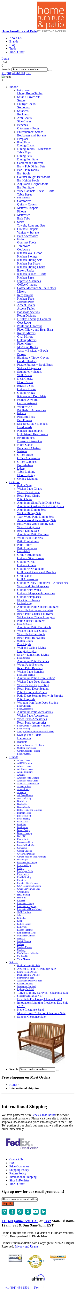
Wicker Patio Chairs (29, 488)
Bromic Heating (24, 833)
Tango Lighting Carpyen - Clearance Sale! (43, 992)
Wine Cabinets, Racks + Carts (35, 191)
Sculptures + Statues (29, 371)
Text (28, 73)
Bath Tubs (23, 218)
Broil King (22, 824)
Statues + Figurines (29, 368)
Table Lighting (26, 471)
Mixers (21, 291)
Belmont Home (24, 812)
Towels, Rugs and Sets (31, 225)
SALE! (13, 962)
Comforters (24, 201)
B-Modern (22, 801)
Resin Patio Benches (29, 668)
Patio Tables (24, 544)
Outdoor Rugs (26, 392)
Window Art (24, 406)
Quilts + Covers (27, 204)
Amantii (21, 774)
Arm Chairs (24, 117)
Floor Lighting (26, 475)
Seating (21, 100)
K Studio (21, 918)
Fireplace (22, 139)
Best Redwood (24, 815)
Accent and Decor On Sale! (29, 980)
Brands (13, 41)
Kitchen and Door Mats (31, 396)
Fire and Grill (23, 551)
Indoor (13, 86)
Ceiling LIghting (27, 478)
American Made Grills (27, 780)
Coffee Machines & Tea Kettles (36, 288)
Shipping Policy (19, 1170)
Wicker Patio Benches (30, 671)
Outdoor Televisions (26, 748)
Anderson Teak (24, 786)
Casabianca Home (25, 842)
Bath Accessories (27, 236)
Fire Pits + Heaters (28, 600)
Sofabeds (22, 110)
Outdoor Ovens (26, 565)
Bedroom (21, 413)
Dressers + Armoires (29, 441)
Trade (12, 48)
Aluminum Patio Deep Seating (36, 678)
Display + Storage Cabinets (34, 319)
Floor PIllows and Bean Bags (35, 329)
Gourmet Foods (26, 242)
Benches (22, 125)
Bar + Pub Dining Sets (31, 166)
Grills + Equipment (29, 554)
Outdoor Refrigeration (30, 568)
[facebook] (12, 1213)
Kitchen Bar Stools (29, 263)
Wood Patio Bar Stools (31, 634)
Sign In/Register (19, 1180)
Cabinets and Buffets (30, 163)
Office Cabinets (26, 461)
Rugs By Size (25, 385)
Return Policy (17, 1173)
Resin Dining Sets (28, 530)
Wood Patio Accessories (32, 719)
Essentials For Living (27, 862)
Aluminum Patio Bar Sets (33, 534)
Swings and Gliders (29, 734)
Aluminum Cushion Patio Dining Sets (40, 506)
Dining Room (23, 142)
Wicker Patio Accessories (32, 715)
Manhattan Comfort (26, 935)
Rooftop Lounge (24, 603)
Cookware (23, 249)
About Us (15, 38)
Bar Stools (23, 173)
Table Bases (24, 194)
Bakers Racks (25, 270)
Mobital (20, 944)
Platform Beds (26, 416)
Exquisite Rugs (24, 865)
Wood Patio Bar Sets (30, 537)
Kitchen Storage (27, 256)
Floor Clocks (25, 382)
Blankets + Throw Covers (33, 357)
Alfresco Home (24, 766)
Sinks (20, 222)
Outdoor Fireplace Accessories (36, 593)
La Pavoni (22, 927)
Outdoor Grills (26, 561)
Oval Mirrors (25, 336)
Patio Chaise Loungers (31, 620)
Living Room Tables (29, 93)
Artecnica (21, 792)
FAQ (12, 1162)
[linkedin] (43, 1213)
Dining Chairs (25, 145)
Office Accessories (28, 458)
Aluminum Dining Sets (31, 509)
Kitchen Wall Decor (29, 253)
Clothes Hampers (27, 229)
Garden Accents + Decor (28, 750)
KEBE (20, 921)
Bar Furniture (25, 187)
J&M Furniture (24, 912)
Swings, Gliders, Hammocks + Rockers (35, 731)
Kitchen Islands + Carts (31, 274)
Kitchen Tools (25, 298)
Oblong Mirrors (26, 340)
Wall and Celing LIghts (31, 647)
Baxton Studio (23, 807)
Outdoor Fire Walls (29, 589)
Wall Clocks (24, 375)
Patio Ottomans (24, 705)
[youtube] (36, 1213)
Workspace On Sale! (26, 986)
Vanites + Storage (28, 232)
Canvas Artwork (27, 403)
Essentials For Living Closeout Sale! (39, 999)
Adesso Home (23, 760)
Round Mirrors (26, 333)
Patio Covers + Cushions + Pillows (33, 725)
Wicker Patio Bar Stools (32, 630)
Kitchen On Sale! (25, 983)
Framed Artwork (27, 399)
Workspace (22, 451)
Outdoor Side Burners (30, 558)
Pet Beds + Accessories (31, 410)
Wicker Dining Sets (29, 513)
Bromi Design (23, 830)
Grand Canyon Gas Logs (28, 889)
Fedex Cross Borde (43, 1115)
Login (5, 58)
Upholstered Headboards (32, 434)
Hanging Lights (26, 651)
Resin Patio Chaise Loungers (35, 613)
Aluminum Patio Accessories (35, 712)
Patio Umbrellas (27, 548)
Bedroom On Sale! (25, 977)
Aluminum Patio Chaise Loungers (38, 606)
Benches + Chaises (29, 448)
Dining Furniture (27, 159)
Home (13, 1084)
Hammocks (24, 738)
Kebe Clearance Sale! (30, 1009)
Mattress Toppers (27, 208)
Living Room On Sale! (27, 972)
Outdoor (14, 482)
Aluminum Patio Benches (33, 661)
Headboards (24, 427)
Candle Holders (26, 361)
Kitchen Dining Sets (29, 260)
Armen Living (23, 789)
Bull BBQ (22, 836)
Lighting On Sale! (25, 989)
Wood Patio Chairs (28, 492)
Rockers (22, 741)
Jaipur (20, 915)
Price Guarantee (19, 1166)
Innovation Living (25, 903)
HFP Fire (21, 897)
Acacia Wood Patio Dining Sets (36, 520)
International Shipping (23, 1177)
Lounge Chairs (26, 103)
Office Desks (25, 454)
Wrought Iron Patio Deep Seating (37, 702)
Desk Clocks (25, 378)
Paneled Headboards (29, 430)
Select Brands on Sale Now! (30, 996)
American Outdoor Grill (28, 783)
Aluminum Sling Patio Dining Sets (38, 502)
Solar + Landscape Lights (33, 654)
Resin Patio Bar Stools (31, 637)
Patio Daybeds (26, 699)
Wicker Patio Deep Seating (33, 681)
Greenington (23, 891)
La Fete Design (24, 924)
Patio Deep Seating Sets (32, 692)
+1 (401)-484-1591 (13, 73)
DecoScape (22, 859)
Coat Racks (24, 322)
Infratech (21, 900)
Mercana (21, 938)
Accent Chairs (26, 305)
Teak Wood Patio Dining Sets (35, 516)
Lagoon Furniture (25, 929)
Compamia (22, 848)
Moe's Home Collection (28, 953)
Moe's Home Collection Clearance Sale (41, 1013)
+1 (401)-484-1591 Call (20, 1221)
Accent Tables (26, 308)
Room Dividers (26, 315)
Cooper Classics (24, 850)
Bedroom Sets (25, 437)
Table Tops (24, 152)
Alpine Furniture (25, 772)
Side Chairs (24, 121)
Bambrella (22, 804)
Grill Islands (24, 575)
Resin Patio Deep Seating (33, 688)
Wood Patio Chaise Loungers (35, 610)
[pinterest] (20, 1213)
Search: (6, 69)
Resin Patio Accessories (31, 722)
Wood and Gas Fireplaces (33, 586)
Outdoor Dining (24, 485)
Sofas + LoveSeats (28, 96)
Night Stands (25, 444)
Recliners (23, 114)
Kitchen (20, 239)
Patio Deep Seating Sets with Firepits (40, 695)
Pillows (21, 211)
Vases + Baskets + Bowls (32, 350)
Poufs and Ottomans (29, 326)
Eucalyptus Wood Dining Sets (35, 523)
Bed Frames (24, 420)
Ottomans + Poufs (28, 128)
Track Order (16, 52)
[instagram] (4, 1213)
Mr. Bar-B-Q (23, 956)
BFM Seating (23, 818)
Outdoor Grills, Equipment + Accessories (42, 582)
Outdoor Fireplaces (29, 596)
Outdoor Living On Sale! (28, 965)
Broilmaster (22, 827)
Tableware (23, 246)
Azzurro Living (24, 798)
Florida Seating (24, 877)
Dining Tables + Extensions (34, 148)
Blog (12, 45)
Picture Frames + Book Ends (35, 364)
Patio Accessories (25, 708)
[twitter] (28, 1213)
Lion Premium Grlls (26, 932)
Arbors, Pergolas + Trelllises (30, 745)
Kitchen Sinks (25, 277)
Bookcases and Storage (31, 135)
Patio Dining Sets (28, 541)
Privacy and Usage (26, 1246)
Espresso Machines (29, 281)
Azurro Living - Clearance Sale (36, 968)
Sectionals (23, 107)
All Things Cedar (25, 769)
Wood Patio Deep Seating (33, 685)
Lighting (21, 468)
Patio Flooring (23, 728)
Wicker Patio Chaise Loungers (36, 617)
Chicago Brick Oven (26, 845)
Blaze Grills (22, 821)
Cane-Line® (22, 839)
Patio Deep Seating (26, 674)
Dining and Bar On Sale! (28, 974)
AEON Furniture (25, 763)
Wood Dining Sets (28, 527)
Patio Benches (23, 658)
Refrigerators (25, 295)
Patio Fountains (24, 753)
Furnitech (21, 880)
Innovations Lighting (26, 906)
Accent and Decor (25, 301)
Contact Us (16, 1159)
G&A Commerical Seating (29, 886)
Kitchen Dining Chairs (31, 267)
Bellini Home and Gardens (29, 810)
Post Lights (24, 644)
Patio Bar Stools (24, 624)
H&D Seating (23, 894)
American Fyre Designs (28, 777)
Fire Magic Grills (25, 871)
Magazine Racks (27, 347)
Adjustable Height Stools (32, 184)
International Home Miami (29, 909)
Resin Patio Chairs (28, 495)
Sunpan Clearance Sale (31, 1016)
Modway (21, 950)
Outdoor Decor (26, 389)
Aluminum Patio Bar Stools (34, 627)
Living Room (23, 90)
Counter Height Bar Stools (33, 177)
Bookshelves (25, 465)
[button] (49, 70)
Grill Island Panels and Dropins (36, 572)
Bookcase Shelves (28, 312)
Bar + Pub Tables (28, 170)
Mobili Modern (24, 941)
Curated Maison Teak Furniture (31, 856)
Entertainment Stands (30, 132)
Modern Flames (24, 947)
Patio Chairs (24, 499)
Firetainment (23, 874)
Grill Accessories (27, 579)
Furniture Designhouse (27, 883)
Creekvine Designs (26, 853)
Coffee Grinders (27, 284)
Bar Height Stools (28, 180)
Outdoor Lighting (25, 641)
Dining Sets (24, 156)
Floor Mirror (25, 343)
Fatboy (20, 868)
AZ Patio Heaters (25, 795)
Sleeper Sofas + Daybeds (32, 423)
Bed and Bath (23, 197)
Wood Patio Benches (30, 664)
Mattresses (23, 215)
